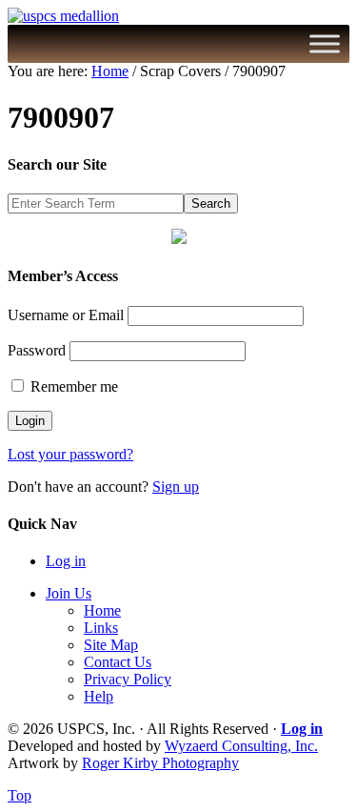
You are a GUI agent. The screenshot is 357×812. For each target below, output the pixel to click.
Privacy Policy (127, 679)
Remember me (72, 386)
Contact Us (117, 662)
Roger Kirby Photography (160, 763)
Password (37, 350)
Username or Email (66, 315)
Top (19, 795)
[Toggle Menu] (324, 43)
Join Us (68, 593)
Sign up (175, 486)
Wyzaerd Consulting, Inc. (241, 746)
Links (101, 627)
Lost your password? (70, 454)
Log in (66, 561)
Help (98, 696)
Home (102, 610)
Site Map (111, 645)
